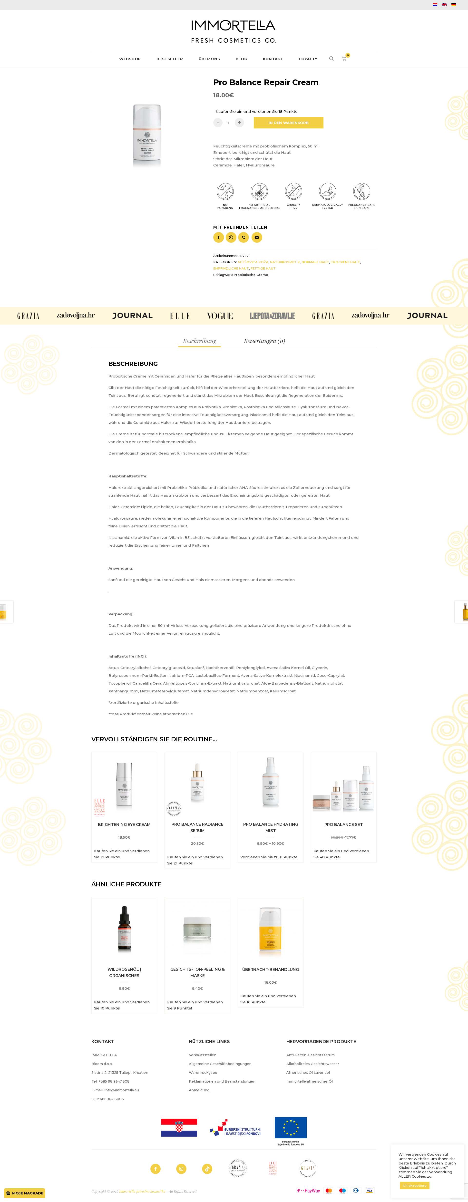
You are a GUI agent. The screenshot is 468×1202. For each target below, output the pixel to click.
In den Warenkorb (289, 122)
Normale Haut (315, 262)
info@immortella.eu (121, 1090)
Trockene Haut (345, 262)
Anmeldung (199, 1090)
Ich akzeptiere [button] (415, 1185)
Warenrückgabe (203, 1072)
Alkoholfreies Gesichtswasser (312, 1064)
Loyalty (308, 59)
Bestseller (169, 59)
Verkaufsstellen (202, 1055)
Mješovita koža (253, 262)
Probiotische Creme (251, 275)
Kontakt (273, 59)
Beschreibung (199, 341)
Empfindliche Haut (231, 268)
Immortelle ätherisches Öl (309, 1081)
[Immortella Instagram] (181, 1169)
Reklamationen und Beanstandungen (222, 1081)
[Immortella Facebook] (155, 1169)
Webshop (130, 59)
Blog (241, 59)
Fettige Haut (263, 268)
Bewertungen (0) (264, 341)
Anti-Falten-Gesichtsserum (310, 1055)
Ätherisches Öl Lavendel (308, 1072)
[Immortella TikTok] (207, 1169)
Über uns (209, 59)
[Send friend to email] (258, 235)
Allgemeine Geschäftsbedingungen (220, 1064)
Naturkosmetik (285, 262)
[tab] (199, 340)
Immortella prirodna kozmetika (142, 1191)
